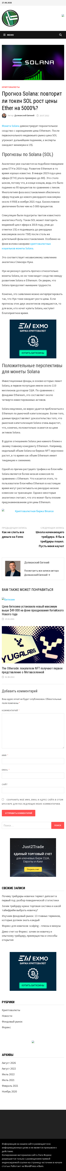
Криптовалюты (11, 87)
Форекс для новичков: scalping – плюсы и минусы (31, 926)
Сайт (4, 784)
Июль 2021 (8, 1080)
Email (6, 769)
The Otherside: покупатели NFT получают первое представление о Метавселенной (32, 670)
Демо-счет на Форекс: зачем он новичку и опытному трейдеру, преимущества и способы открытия (29, 936)
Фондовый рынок (12, 1021)
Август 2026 (9, 1063)
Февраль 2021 (10, 1085)
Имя (5, 755)
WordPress (30, 1166)
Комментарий (11, 710)
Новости (7, 1016)
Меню (10, 34)
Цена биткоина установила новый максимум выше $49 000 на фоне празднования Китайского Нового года (33, 610)
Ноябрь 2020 (9, 1091)
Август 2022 (9, 1068)
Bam (40, 1166)
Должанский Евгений (24, 115)
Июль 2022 (8, 1074)
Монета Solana (10, 126)
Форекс (6, 1027)
